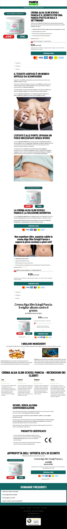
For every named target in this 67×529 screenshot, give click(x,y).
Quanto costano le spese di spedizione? (12, 501)
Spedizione (18, 66)
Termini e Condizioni (36, 507)
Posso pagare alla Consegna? (10, 494)
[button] (33, 63)
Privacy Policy (22, 507)
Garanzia (17, 69)
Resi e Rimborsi (44, 507)
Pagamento (18, 63)
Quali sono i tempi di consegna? (10, 491)
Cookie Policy (28, 507)
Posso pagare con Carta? (9, 497)
